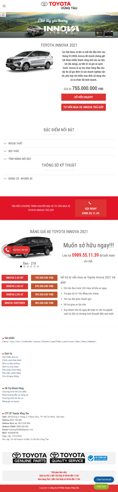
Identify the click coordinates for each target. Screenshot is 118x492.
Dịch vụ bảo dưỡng (11, 363)
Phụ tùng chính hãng (11, 370)
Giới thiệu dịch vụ (10, 357)
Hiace (84, 341)
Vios (18, 341)
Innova (37, 341)
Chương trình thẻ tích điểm (14, 392)
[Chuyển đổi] (5, 143)
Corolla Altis (27, 341)
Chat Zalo (101, 486)
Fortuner (45, 341)
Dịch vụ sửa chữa (10, 367)
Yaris (12, 341)
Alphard (91, 341)
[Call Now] (7, 250)
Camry (5, 341)
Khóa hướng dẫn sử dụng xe (15, 395)
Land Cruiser (68, 341)
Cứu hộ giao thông (10, 376)
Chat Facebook (104, 479)
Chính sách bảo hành (11, 360)
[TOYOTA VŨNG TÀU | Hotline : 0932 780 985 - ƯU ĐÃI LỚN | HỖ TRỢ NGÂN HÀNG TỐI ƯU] (59, 6)
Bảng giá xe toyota (10, 401)
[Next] (52, 253)
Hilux (77, 341)
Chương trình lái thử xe (12, 398)
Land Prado (56, 341)
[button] (4, 6)
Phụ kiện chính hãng (11, 373)
